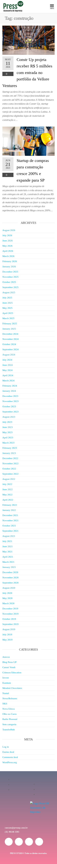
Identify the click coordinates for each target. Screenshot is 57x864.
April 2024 (7, 375)
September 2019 (10, 624)
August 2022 (8, 479)
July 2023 (7, 422)
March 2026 (8, 256)
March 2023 (8, 443)
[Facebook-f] (19, 842)
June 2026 (7, 240)
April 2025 (7, 313)
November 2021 (10, 520)
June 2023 (7, 427)
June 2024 (7, 365)
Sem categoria (9, 724)
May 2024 (7, 370)
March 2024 (8, 380)
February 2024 (9, 385)
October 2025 (9, 282)
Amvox (6, 657)
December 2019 (10, 608)
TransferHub (8, 729)
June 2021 (7, 546)
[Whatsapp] (29, 842)
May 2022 (7, 494)
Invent (5, 677)
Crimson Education (11, 672)
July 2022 (7, 484)
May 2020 (7, 598)
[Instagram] (9, 842)
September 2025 (10, 287)
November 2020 (10, 577)
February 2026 (9, 261)
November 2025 (10, 277)
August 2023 (8, 417)
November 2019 (10, 614)
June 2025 (7, 303)
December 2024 (10, 334)
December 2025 (10, 271)
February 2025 (9, 323)
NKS (4, 703)
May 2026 (7, 246)
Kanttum (6, 683)
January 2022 (9, 510)
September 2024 (10, 349)
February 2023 (9, 448)
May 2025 (7, 308)
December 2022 (10, 458)
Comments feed (10, 757)
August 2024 (8, 354)
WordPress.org (9, 762)
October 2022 (9, 468)
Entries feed (8, 752)
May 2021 (7, 551)
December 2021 (10, 515)
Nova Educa (8, 709)
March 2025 (8, 318)
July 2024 (7, 360)
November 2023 (10, 401)
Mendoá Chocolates (12, 688)
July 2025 (7, 297)
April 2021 (7, 557)
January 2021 (9, 567)
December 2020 (10, 572)
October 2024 (9, 344)
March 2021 (8, 562)
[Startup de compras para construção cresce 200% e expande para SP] (28, 140)
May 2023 (7, 432)
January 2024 (9, 391)
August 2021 (8, 536)
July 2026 (7, 235)
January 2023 (9, 453)
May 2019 (7, 639)
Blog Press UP (9, 662)
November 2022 (10, 463)
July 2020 (7, 593)
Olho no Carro (9, 714)
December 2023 (10, 396)
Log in (5, 747)
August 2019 (8, 629)
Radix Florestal (9, 719)
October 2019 (9, 619)
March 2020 (8, 603)
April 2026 (7, 251)
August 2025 (8, 292)
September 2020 (10, 582)
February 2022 (9, 505)
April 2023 (7, 437)
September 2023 (10, 411)
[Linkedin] (39, 842)
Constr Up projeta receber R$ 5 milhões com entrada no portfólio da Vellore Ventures (27, 72)
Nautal (5, 693)
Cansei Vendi (8, 667)
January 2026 (9, 266)
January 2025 (9, 328)
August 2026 (8, 230)
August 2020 (8, 588)
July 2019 (7, 634)
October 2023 (9, 406)
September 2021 (10, 531)
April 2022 (7, 500)
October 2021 (9, 525)
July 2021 (7, 541)
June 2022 (7, 489)
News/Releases (9, 698)
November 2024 (10, 339)
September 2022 (10, 474)
